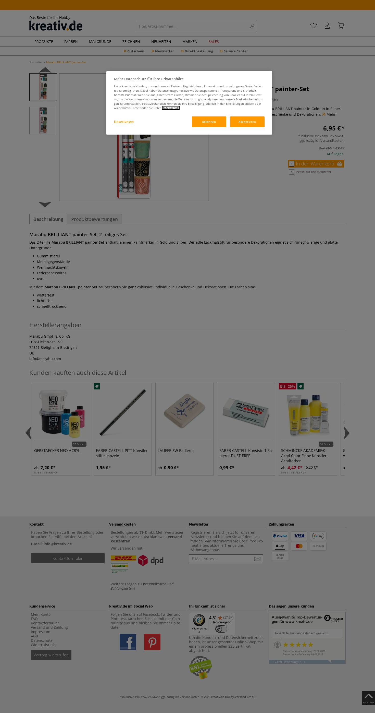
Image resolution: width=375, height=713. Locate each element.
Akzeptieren (247, 122)
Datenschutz (171, 108)
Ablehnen (209, 122)
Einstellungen (124, 121)
